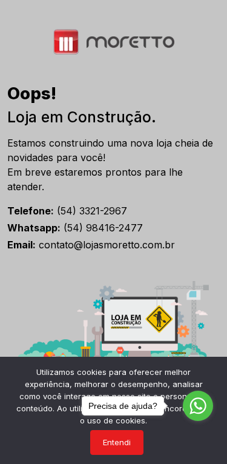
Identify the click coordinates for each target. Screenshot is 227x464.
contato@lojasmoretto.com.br (91, 245)
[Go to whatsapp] (198, 406)
